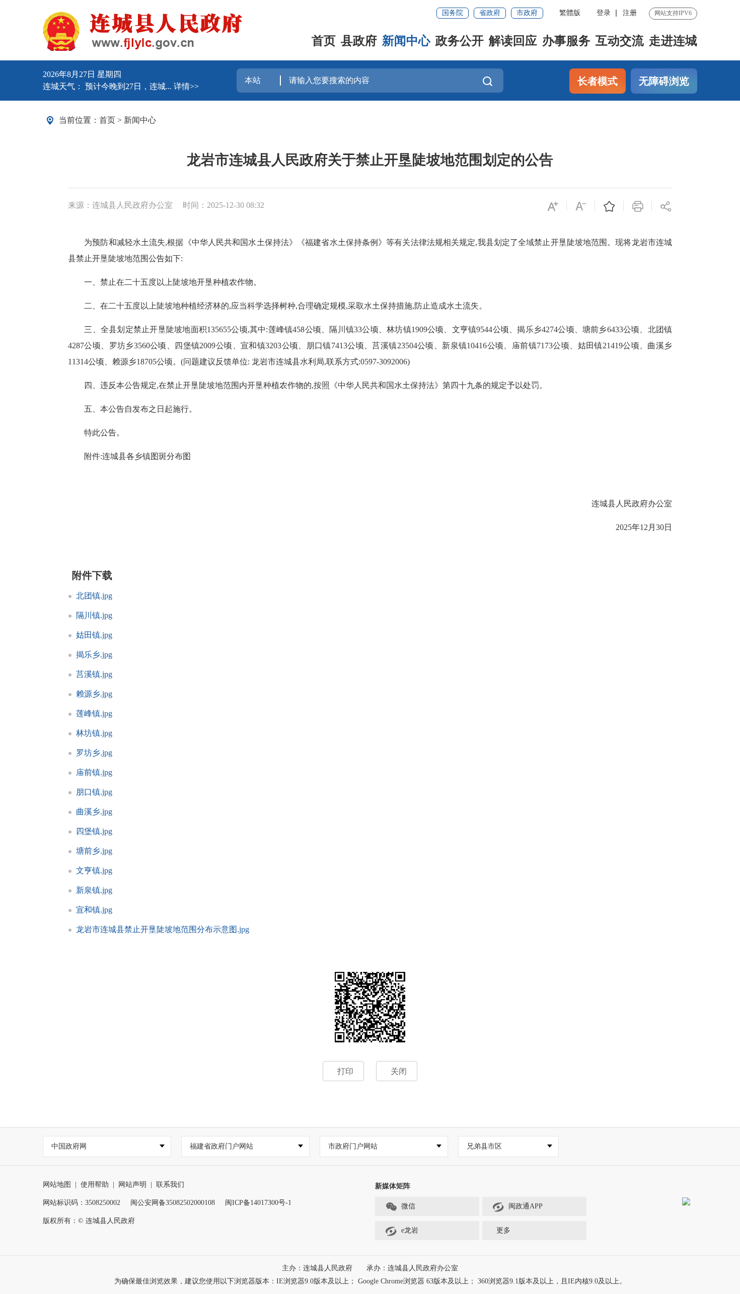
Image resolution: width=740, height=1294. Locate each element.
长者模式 (597, 81)
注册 (630, 13)
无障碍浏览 (664, 81)
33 (358, 329)
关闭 (399, 1071)
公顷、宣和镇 (240, 345)
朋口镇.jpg (94, 792)
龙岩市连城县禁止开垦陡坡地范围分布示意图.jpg (162, 929)
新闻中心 (406, 40)
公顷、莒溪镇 (372, 345)
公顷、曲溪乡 (647, 345)
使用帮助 (95, 1184)
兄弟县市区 (484, 1146)
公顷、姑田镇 (578, 345)
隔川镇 (341, 329)
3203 (273, 345)
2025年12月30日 (636, 527)
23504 (407, 345)
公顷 (165, 361)
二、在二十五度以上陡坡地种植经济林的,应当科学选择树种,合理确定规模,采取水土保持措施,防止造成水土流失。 (277, 305)
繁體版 (569, 13)
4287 (76, 345)
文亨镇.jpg (94, 870)
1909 (419, 329)
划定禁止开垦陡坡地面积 (162, 329)
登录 (604, 13)
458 (298, 329)
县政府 (359, 40)
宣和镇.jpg (94, 909)
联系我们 (170, 1184)
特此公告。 (96, 432)
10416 (477, 345)
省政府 (489, 13)
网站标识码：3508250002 (81, 1202)
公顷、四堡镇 (175, 345)
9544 (484, 329)
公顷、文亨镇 (452, 329)
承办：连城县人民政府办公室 (412, 1268)
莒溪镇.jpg (94, 674)
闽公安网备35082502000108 (172, 1202)
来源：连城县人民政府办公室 (120, 205)
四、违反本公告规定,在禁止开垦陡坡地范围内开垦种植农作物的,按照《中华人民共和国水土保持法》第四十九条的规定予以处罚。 (307, 385)
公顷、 (317, 329)
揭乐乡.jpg (94, 654)
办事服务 (566, 40)
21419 (613, 345)
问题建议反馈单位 (215, 361)
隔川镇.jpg (94, 615)
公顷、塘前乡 (582, 329)
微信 (408, 1206)
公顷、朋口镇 (306, 345)
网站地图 (57, 1184)
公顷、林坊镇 (386, 329)
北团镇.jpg (94, 595)
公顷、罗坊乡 (109, 345)
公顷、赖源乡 (112, 361)
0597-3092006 (383, 361)
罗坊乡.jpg (94, 752)
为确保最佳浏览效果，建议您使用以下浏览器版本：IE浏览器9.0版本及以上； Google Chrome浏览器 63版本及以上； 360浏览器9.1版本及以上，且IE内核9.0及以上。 (370, 1281)
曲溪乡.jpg (94, 811)
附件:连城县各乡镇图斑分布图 (129, 456)
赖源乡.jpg (94, 694)
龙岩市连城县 (276, 361)
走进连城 (673, 40)
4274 (550, 329)
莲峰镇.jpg (94, 713)
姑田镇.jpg (94, 635)
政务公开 (459, 40)
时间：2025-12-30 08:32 (223, 205)
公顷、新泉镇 (442, 345)
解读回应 (513, 40)
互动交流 (620, 40)
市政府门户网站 (353, 1146)
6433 (615, 329)
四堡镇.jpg (94, 831)
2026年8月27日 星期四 (82, 74)
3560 (142, 345)
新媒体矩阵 (392, 1186)
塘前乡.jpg (94, 851)
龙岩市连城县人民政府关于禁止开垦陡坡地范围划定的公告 (370, 160)
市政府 (527, 13)
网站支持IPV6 (673, 13)
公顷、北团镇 (647, 329)
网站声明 (132, 1184)
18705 (146, 361)
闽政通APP (525, 1206)
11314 (78, 361)
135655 (219, 329)
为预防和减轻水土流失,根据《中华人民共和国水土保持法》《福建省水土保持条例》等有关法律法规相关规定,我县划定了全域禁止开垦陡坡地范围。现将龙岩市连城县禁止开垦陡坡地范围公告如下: (370, 250)
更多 (503, 1230)
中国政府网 (69, 1146)
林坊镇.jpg (94, 733)
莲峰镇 (280, 329)
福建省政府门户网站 (221, 1146)
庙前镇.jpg (94, 772)
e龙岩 (409, 1230)
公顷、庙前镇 (512, 345)
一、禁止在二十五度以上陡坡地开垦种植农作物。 (164, 282)
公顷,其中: (249, 329)
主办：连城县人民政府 (318, 1268)
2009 (207, 345)
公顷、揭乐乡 (517, 329)
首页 (324, 40)
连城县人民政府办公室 (623, 503)
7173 (545, 345)
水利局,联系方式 (329, 361)
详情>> (186, 86)
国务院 (452, 13)
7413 (339, 345)
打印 (345, 1071)
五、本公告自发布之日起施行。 (132, 409)
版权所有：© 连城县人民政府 (89, 1221)
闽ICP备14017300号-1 (258, 1202)
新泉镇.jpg (94, 890)
